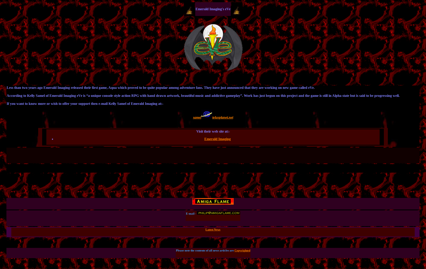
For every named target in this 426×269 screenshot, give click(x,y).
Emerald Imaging (217, 139)
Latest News (212, 229)
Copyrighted (242, 250)
